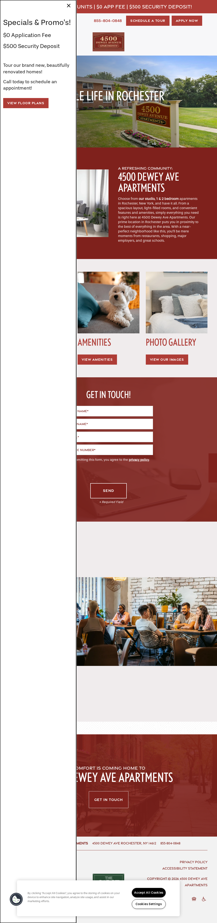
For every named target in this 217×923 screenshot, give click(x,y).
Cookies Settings (149, 904)
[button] (26, 103)
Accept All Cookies (148, 892)
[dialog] (38, 461)
